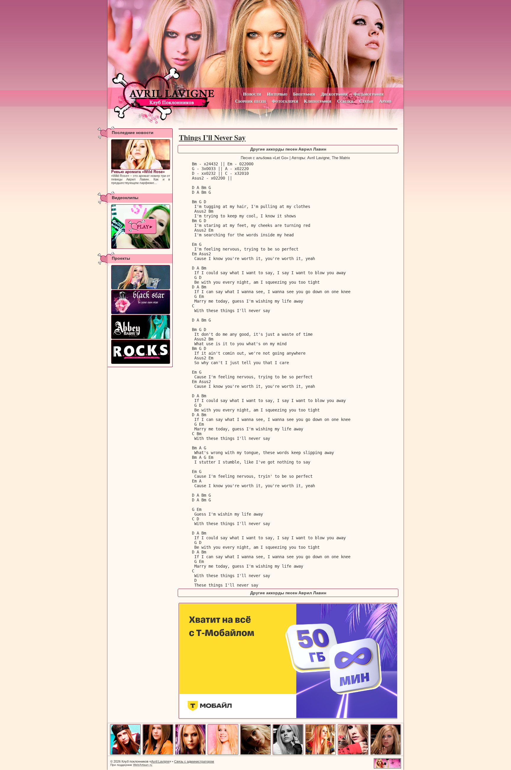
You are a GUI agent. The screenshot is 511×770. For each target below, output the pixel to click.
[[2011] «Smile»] (140, 226)
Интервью (277, 93)
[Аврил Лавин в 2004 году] (190, 754)
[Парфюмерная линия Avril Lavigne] (140, 302)
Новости (252, 93)
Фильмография (368, 93)
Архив (385, 101)
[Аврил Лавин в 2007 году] (288, 754)
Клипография (317, 101)
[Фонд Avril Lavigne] (140, 352)
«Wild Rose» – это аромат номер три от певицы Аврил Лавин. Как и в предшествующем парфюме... (140, 177)
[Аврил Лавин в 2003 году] (158, 754)
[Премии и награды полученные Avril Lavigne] (140, 277)
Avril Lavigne (160, 761)
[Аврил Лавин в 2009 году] (353, 754)
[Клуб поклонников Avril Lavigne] (255, 44)
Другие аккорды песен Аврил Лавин (288, 149)
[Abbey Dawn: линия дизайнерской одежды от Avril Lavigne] (140, 327)
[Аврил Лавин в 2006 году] (255, 754)
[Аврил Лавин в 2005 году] (223, 754)
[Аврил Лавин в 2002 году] (125, 754)
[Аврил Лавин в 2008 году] (320, 754)
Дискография (334, 93)
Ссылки (345, 101)
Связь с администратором (194, 761)
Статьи (366, 101)
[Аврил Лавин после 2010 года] (385, 754)
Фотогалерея (285, 101)
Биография (304, 93)
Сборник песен (250, 101)
